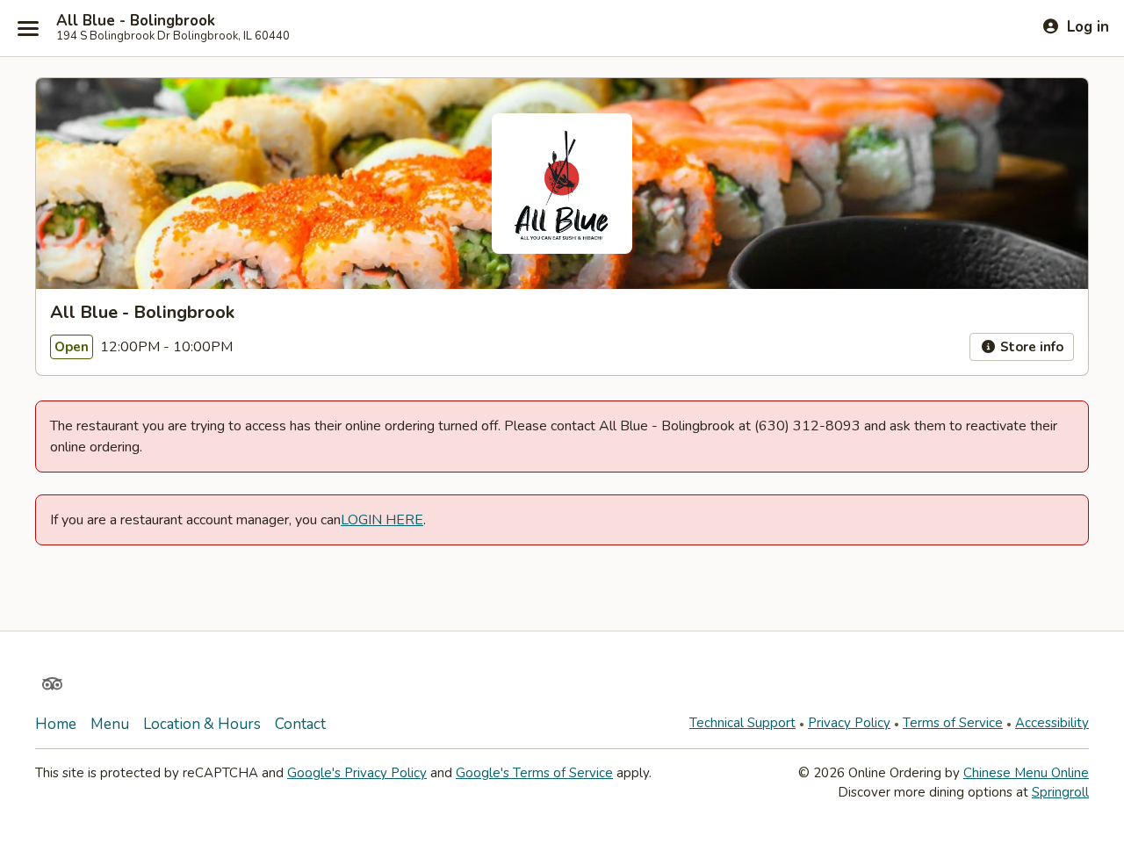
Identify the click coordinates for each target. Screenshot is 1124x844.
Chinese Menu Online (1026, 773)
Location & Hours (202, 724)
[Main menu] (28, 28)
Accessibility (1052, 723)
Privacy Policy (849, 723)
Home (55, 724)
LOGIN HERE (382, 520)
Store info (1030, 347)
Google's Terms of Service (534, 773)
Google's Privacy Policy (357, 773)
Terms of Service (953, 723)
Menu (109, 724)
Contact (300, 724)
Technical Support (742, 723)
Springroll (1060, 792)
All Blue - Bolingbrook (135, 21)
